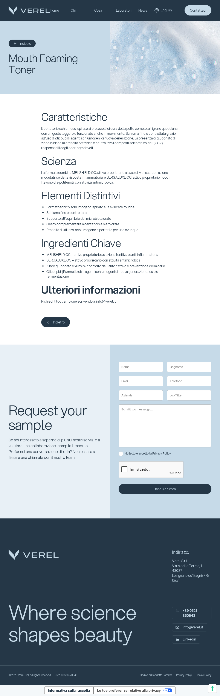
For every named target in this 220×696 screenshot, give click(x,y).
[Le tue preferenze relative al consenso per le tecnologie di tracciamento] (212, 688)
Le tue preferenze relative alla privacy (129, 690)
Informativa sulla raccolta (69, 690)
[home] (29, 10)
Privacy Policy (161, 453)
